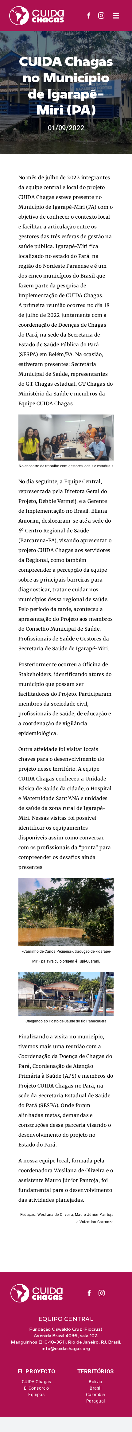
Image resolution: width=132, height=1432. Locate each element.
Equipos (36, 1394)
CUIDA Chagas (36, 1381)
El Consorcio (36, 1388)
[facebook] (89, 16)
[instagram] (101, 16)
